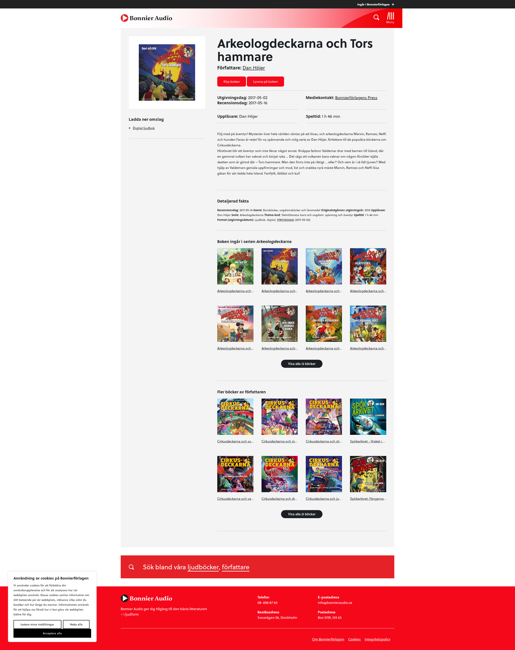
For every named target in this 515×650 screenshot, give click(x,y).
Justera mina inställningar (37, 624)
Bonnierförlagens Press (356, 97)
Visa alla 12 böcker (301, 363)
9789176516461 (285, 220)
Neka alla (76, 624)
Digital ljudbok (144, 128)
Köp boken (232, 81)
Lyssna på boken (265, 81)
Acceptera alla (52, 633)
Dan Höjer (254, 67)
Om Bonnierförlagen (328, 639)
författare (235, 566)
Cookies (354, 639)
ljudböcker (203, 566)
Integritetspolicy (377, 639)
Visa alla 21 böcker (301, 514)
